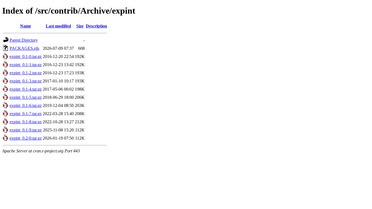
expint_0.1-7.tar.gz (26, 113)
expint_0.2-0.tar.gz (26, 138)
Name (25, 26)
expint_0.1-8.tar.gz (26, 121)
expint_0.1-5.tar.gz (26, 97)
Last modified (58, 26)
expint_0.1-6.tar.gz (26, 105)
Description (96, 26)
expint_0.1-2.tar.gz (26, 72)
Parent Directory (24, 40)
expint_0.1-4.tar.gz (26, 89)
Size (80, 26)
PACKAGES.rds (24, 48)
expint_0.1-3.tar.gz (26, 81)
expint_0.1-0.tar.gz (26, 56)
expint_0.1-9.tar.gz (26, 130)
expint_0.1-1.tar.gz (26, 64)
